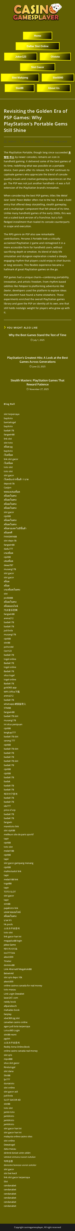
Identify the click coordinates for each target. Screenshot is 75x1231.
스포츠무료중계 (12, 928)
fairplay (8, 1014)
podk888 (8, 597)
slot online (9, 1087)
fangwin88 (9, 434)
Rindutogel (9, 1067)
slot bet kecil (10, 1173)
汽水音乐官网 (10, 610)
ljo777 (7, 1079)
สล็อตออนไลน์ (11, 606)
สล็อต (6, 581)
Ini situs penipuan (13, 724)
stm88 (7, 903)
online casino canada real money (21, 1050)
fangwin (8, 822)
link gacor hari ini (12, 936)
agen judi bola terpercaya (17, 1026)
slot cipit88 (9, 830)
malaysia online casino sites (18, 1136)
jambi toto (9, 1112)
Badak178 (9, 663)
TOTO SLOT (10, 891)
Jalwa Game (10, 944)
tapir (6, 838)
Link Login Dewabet (14, 993)
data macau (10, 1148)
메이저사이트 (10, 948)
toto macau (10, 989)
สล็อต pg (8, 446)
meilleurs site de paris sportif (18, 834)
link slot (8, 438)
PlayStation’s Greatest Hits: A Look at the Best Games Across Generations (37, 359)
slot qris (8, 1055)
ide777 (7, 806)
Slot (6, 1181)
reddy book (10, 1001)
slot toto (8, 442)
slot (6, 593)
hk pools (8, 924)
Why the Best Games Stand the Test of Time (37, 335)
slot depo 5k (10, 540)
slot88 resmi (10, 1034)
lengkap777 (10, 732)
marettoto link (11, 826)
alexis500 (8, 956)
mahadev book (12, 1009)
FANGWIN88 (10, 536)
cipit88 (7, 516)
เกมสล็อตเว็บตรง (12, 589)
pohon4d (8, 646)
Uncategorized (58, 141)
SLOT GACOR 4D (12, 1099)
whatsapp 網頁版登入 (15, 703)
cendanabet (10, 1185)
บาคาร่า (8, 920)
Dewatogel (9, 1144)
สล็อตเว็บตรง (10, 495)
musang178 (10, 569)
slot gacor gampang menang (18, 863)
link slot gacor (11, 459)
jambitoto (9, 1116)
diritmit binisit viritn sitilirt (17, 1152)
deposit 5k (9, 483)
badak (7, 781)
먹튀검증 (8, 1161)
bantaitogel (10, 422)
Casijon (7, 487)
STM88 (7, 707)
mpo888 (8, 1059)
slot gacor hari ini (12, 1128)
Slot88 (7, 1075)
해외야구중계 (10, 793)
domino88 (9, 965)
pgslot (7, 1038)
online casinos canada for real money (23, 985)
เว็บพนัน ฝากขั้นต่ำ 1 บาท (16, 479)
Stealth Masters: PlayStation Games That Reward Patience (37, 382)
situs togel (9, 675)
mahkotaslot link (12, 871)
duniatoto (9, 1083)
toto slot (8, 467)
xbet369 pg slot (12, 1018)
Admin (12, 141)
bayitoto (8, 418)
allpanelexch (10, 1005)
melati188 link (11, 879)
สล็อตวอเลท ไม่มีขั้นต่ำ (15, 528)
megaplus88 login (13, 940)
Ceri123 (8, 650)
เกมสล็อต (8, 553)
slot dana (8, 1071)
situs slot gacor (11, 1063)
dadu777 (8, 548)
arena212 (8, 618)
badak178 (9, 430)
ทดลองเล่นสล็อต (12, 491)
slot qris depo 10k (13, 977)
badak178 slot (11, 716)
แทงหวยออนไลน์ (12, 912)
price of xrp (10, 810)
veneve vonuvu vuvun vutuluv (20, 1156)
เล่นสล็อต (8, 561)
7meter (7, 961)
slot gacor (9, 475)
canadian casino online (15, 1022)
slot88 (7, 642)
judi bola (8, 630)
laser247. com (11, 997)
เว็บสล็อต (8, 454)
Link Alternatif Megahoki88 (18, 969)
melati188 (9, 850)
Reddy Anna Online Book (17, 1046)
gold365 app (10, 687)
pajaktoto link (11, 908)
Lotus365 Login (12, 1030)
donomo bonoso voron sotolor (20, 1165)
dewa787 (8, 565)
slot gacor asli (11, 1091)
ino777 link (9, 952)
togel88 (8, 883)
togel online (10, 659)
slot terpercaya (11, 414)
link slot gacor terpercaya (17, 1177)
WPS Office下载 (12, 691)
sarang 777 (9, 740)
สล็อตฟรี (8, 532)
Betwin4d (9, 973)
